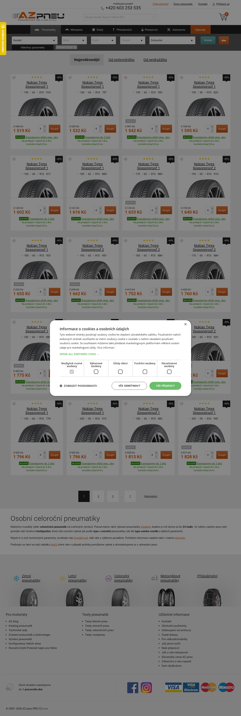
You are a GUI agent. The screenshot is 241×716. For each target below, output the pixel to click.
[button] (120, 354)
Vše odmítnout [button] (129, 385)
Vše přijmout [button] (165, 385)
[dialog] (120, 358)
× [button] (185, 324)
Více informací (106, 347)
